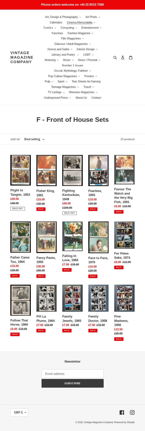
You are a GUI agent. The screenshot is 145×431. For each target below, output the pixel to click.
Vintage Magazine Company (21, 57)
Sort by (15, 139)
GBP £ (18, 412)
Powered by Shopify (124, 422)
